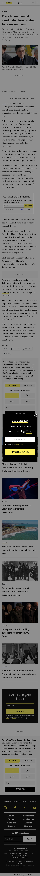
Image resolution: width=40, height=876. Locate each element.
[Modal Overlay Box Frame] (20, 438)
